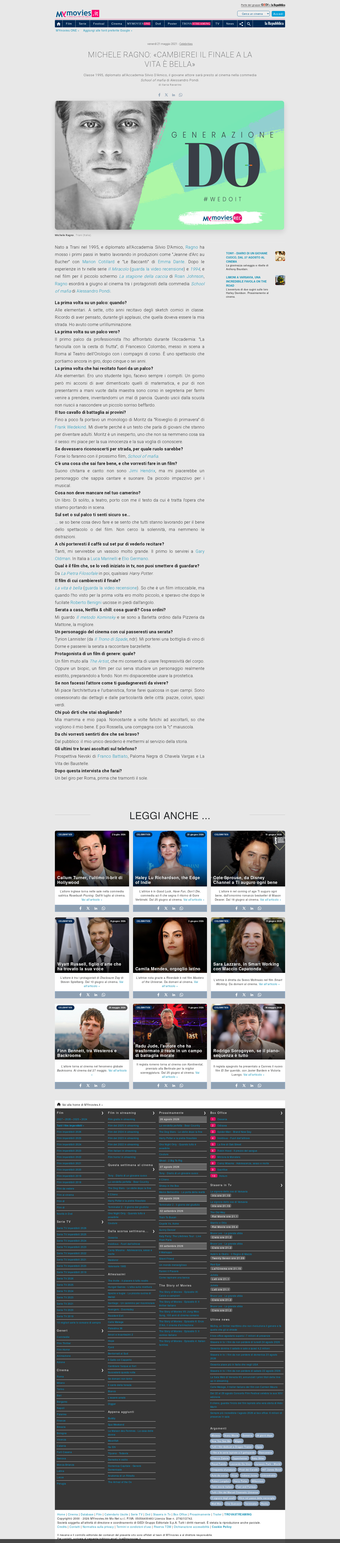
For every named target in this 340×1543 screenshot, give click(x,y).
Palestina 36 (115, 1328)
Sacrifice (222, 1169)
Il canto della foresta (120, 1384)
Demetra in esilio (118, 1459)
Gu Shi (112, 1447)
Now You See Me (221, 1441)
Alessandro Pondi (93, 291)
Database (87, 1514)
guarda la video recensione (157, 269)
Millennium (258, 1481)
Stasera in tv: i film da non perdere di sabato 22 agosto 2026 (245, 1370)
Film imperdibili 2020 (69, 1169)
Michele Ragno (64, 235)
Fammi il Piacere (169, 1271)
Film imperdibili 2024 (69, 1144)
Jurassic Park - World (267, 1463)
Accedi (278, 14)
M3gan (238, 1441)
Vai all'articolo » (92, 899)
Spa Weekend (116, 1424)
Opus (259, 1446)
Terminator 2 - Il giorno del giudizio (128, 1207)
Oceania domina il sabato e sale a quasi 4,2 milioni (240, 1348)
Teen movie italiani (222, 1486)
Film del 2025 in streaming (123, 1125)
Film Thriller (64, 1343)
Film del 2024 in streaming (123, 1131)
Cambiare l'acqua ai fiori (122, 1366)
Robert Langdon (221, 1481)
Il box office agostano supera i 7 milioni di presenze (240, 1335)
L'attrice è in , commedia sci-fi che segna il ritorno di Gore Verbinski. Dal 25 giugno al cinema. (168, 895)
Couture (112, 1223)
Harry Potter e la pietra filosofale (127, 1200)
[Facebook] (159, 95)
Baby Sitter (258, 1458)
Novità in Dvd (65, 1213)
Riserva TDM (162, 1527)
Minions (216, 1435)
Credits (62, 1527)
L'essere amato (117, 1397)
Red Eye (215, 1264)
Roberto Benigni (86, 602)
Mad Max (217, 1503)
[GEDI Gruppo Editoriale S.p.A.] (264, 4)
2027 (60, 1119)
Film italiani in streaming (122, 1150)
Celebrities (186, 43)
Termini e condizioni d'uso (133, 1527)
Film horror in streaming (122, 1157)
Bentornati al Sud (118, 1353)
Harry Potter (241, 1481)
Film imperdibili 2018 (69, 1182)
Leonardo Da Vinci (240, 1463)
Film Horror (63, 1349)
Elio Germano (135, 558)
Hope (111, 1340)
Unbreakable (268, 1475)
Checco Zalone (220, 1458)
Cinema (73, 1514)
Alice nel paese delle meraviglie (257, 1497)
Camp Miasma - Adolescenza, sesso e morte (243, 1163)
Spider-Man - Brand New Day (234, 1131)
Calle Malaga (116, 1321)
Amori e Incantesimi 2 (120, 1334)
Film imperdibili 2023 (69, 1150)
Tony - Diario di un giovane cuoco (127, 1175)
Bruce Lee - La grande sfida (226, 1233)
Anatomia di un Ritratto (121, 1475)
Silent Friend (166, 1258)
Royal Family (219, 1463)
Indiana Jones (249, 1475)
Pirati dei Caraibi (248, 1469)
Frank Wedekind (70, 427)
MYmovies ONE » (67, 30)
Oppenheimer (240, 1458)
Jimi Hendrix (142, 470)
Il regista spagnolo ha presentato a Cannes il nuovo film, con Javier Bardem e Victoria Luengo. (248, 1070)
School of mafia (143, 456)
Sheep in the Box (169, 1185)
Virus (234, 1475)
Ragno (192, 247)
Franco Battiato (113, 756)
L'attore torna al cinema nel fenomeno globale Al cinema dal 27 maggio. (90, 1068)
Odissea (222, 1125)
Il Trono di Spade (110, 639)
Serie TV (136, 1514)
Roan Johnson (189, 276)
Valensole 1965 (117, 1266)
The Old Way (217, 1212)
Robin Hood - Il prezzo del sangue (237, 1150)
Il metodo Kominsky (96, 617)
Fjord (111, 1347)
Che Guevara (233, 1503)
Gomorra (247, 1435)
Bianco (112, 1391)
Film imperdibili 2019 (69, 1175)
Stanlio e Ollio (218, 1222)
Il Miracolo (118, 269)
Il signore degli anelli (223, 1497)
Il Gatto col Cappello (120, 1359)
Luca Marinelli (104, 558)
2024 (84, 1119)
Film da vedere (65, 1188)
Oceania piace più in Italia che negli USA (234, 1364)
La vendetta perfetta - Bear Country (128, 1181)
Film (99, 1514)
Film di (61, 1201)
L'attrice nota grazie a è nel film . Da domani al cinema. (170, 980)
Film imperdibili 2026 (69, 1131)
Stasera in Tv (162, 1514)
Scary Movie (231, 1435)
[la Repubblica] (278, 4)
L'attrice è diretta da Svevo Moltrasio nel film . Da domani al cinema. (248, 982)
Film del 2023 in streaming (123, 1138)
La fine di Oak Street (229, 1144)
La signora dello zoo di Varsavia (229, 1191)
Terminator (251, 1503)
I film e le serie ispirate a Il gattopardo (233, 1452)
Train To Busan (167, 1217)
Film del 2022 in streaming (123, 1144)
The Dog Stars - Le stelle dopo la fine (129, 1188)
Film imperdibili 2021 (69, 1163)
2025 (76, 1119)
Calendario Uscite (116, 1514)
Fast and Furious (246, 1486)
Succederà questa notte (122, 1372)
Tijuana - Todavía (118, 1453)
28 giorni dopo (264, 1435)
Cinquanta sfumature (223, 1469)
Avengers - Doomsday (121, 1309)
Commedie (63, 1336)
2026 (68, 1119)
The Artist (99, 661)
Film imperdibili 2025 (69, 1138)
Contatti (74, 1527)
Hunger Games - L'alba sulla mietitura (130, 1286)
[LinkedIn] (173, 95)
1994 (195, 269)
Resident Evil (116, 1315)
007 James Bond (271, 1469)
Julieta (214, 1274)
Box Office (180, 1514)
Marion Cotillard (98, 261)
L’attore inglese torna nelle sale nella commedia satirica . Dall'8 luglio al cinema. (92, 893)
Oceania (113, 1237)
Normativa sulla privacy (98, 1527)
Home (61, 1514)
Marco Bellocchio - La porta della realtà (182, 1192)
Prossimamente (200, 1514)
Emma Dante (171, 261)
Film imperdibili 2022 (69, 1157)
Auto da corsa (219, 1475)
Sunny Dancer (167, 1229)
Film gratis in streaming (121, 1119)
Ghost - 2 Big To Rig (170, 1160)
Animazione (64, 1355)
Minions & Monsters (228, 1157)
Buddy (111, 1418)
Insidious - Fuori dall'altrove (124, 1243)
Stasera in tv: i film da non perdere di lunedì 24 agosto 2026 (245, 1342)
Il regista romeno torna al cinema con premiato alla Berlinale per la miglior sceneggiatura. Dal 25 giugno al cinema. (170, 1068)
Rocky (264, 1503)
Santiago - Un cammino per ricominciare (131, 1303)
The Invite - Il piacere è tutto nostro (128, 1280)
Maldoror (113, 1259)
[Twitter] (166, 95)
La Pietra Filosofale (79, 573)
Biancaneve (265, 1452)
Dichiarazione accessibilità (191, 1527)
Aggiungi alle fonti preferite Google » (107, 30)
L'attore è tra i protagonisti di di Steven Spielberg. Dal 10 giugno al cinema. (91, 980)
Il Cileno (113, 1194)
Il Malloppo (165, 1252)
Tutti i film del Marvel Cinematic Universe (235, 1492)
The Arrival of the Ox (120, 1482)
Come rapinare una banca (174, 1277)
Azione (61, 1362)
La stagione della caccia (143, 276)
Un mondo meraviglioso (173, 1264)
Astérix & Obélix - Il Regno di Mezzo (231, 1254)
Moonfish (113, 1440)
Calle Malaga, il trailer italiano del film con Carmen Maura (244, 1386)
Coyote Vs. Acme (169, 1223)
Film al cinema (65, 1194)
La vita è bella (68, 587)
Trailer (217, 1514)
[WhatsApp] (181, 95)
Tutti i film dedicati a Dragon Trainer (232, 1446)
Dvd (148, 1514)
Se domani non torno (120, 1378)
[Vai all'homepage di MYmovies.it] (77, 17)
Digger (112, 1403)
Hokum (223, 1175)
